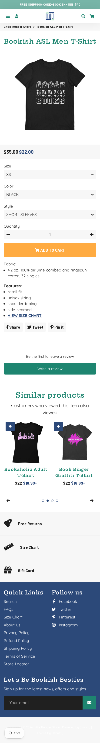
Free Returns (30, 523)
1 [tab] (43, 501)
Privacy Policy (17, 632)
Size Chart (29, 547)
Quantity (12, 226)
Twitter (64, 609)
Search (10, 601)
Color (8, 186)
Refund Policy (16, 640)
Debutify (57, 733)
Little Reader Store (17, 26)
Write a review (50, 368)
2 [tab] (48, 501)
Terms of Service (19, 656)
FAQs (8, 609)
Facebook (67, 601)
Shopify (85, 727)
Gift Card (26, 570)
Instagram (68, 624)
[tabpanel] (26, 453)
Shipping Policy (18, 648)
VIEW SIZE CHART (25, 315)
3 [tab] (52, 501)
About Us (12, 624)
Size (7, 165)
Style (8, 206)
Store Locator (16, 663)
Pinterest (66, 617)
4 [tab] (57, 501)
